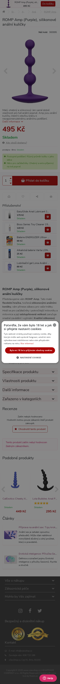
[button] (30, 357)
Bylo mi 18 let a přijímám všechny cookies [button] (31, 350)
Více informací (27, 343)
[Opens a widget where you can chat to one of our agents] (48, 678)
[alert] (30, 342)
